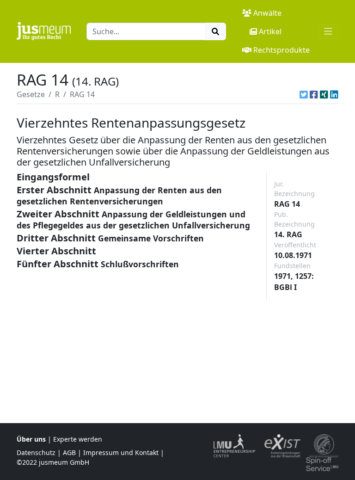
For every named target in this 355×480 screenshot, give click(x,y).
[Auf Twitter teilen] (304, 94)
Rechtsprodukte (281, 50)
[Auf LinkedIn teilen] (334, 94)
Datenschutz (36, 452)
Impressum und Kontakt (121, 452)
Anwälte (267, 13)
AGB (69, 452)
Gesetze (31, 94)
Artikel (270, 31)
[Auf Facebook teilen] (314, 94)
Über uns (31, 439)
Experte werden (77, 439)
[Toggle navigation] (328, 31)
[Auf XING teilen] (324, 94)
